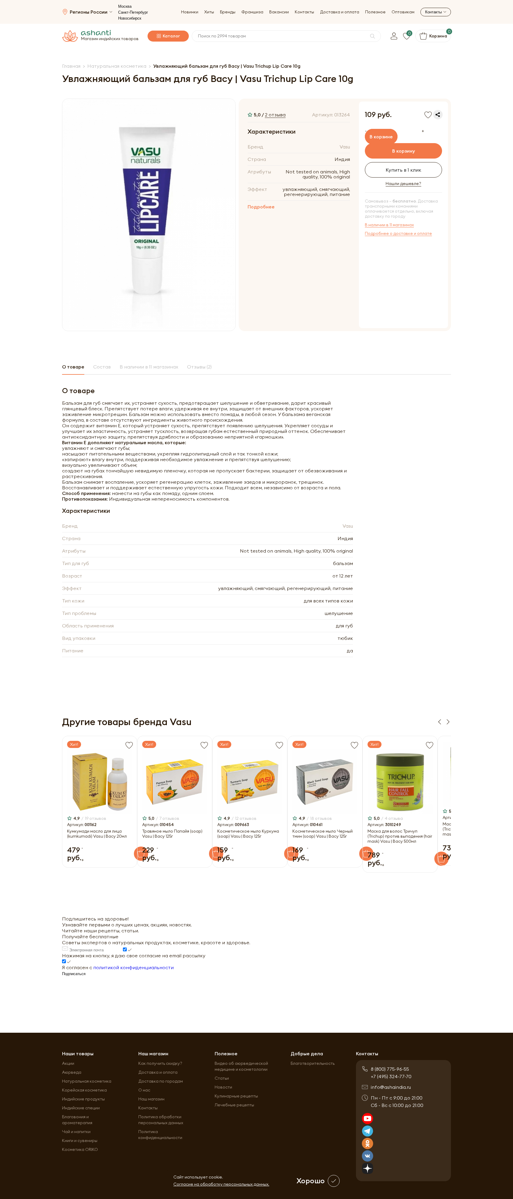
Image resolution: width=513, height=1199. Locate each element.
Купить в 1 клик (403, 170)
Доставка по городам (160, 1081)
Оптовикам (403, 12)
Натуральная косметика (86, 1081)
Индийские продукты (83, 1099)
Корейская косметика (84, 1090)
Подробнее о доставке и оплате (398, 233)
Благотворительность (313, 1063)
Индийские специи (81, 1108)
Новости (223, 1087)
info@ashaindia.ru (391, 1087)
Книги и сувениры (79, 1140)
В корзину (403, 151)
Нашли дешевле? (403, 183)
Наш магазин (151, 1099)
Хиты (209, 12)
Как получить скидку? (160, 1063)
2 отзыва (275, 115)
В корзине (381, 137)
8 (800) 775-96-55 (390, 1069)
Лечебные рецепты (234, 1105)
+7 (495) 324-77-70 (391, 1076)
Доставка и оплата (339, 12)
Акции (68, 1063)
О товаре (73, 367)
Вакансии (279, 12)
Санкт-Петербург (133, 12)
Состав (102, 367)
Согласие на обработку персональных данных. (221, 1184)
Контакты (304, 12)
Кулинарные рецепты (236, 1096)
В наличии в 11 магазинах (389, 224)
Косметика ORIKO (80, 1149)
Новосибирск (129, 18)
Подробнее (261, 207)
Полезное (375, 12)
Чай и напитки (76, 1131)
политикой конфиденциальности (133, 967)
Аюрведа (71, 1072)
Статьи (222, 1078)
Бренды (227, 12)
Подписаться (74, 974)
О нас (144, 1090)
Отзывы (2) (199, 367)
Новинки (189, 12)
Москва (125, 6)
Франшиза (252, 12)
